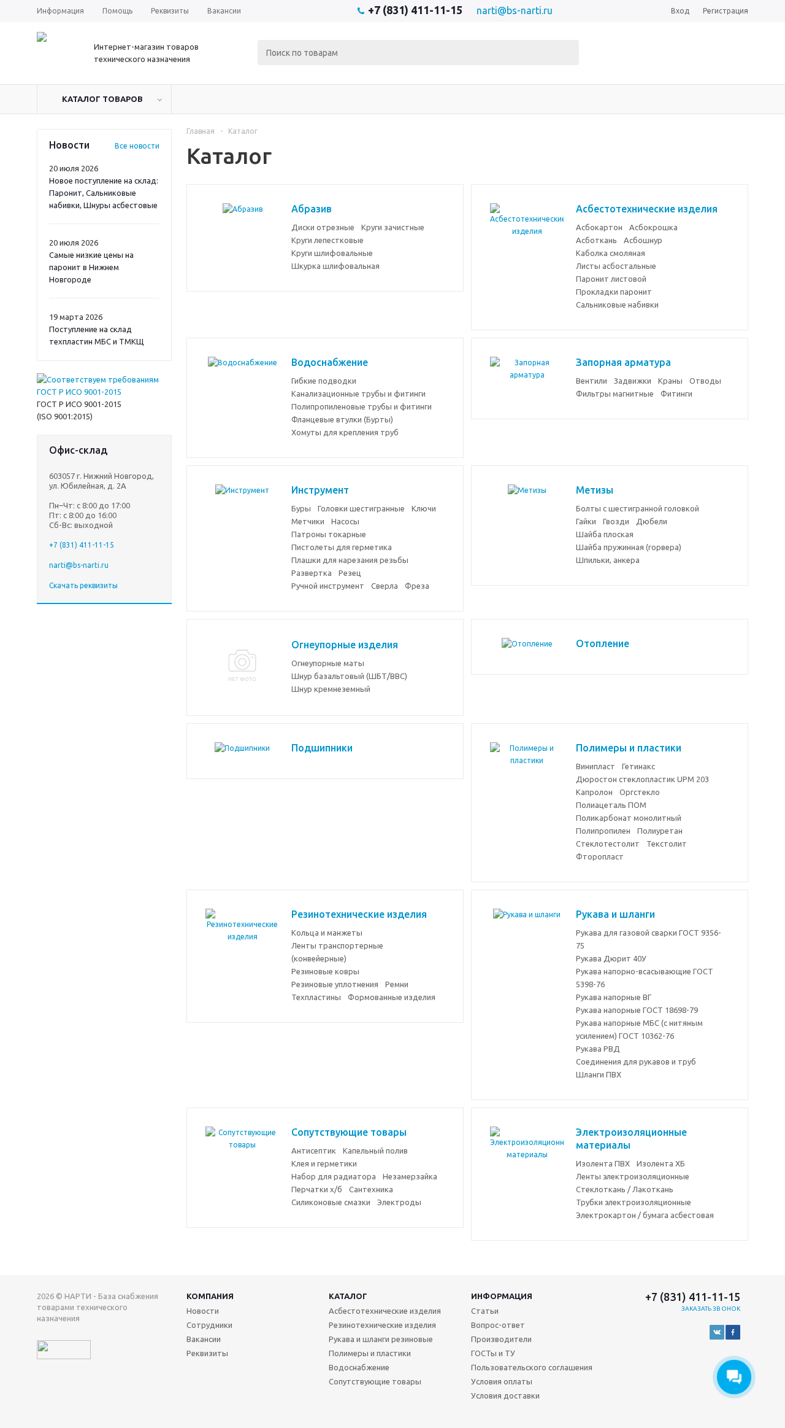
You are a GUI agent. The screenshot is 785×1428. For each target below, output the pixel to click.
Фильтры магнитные (615, 393)
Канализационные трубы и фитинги (358, 393)
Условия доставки (505, 1395)
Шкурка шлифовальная (335, 266)
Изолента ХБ (661, 1163)
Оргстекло (639, 792)
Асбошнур (643, 240)
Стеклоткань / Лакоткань (624, 1189)
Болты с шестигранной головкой (637, 508)
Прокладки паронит (614, 291)
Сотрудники (209, 1325)
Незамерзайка (410, 1176)
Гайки (586, 521)
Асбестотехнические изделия (385, 1310)
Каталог (348, 1296)
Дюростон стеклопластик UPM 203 (642, 779)
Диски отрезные (322, 227)
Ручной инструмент (327, 585)
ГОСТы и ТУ (493, 1353)
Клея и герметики (324, 1163)
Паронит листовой (611, 278)
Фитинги (676, 393)
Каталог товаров (102, 99)
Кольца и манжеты (326, 932)
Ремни (396, 984)
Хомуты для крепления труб (345, 432)
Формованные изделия (391, 997)
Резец (350, 572)
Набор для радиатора (333, 1176)
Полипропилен (603, 830)
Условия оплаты (501, 1381)
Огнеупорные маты (327, 663)
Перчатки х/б (316, 1189)
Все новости (137, 146)
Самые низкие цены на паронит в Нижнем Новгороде (91, 267)
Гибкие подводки (323, 380)
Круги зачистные (392, 227)
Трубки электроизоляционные (633, 1202)
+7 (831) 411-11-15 (415, 10)
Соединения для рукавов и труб (636, 1061)
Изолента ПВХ (603, 1163)
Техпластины (316, 997)
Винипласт (595, 766)
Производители (501, 1339)
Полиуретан (660, 830)
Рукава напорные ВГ (613, 997)
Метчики (307, 521)
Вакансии (203, 1339)
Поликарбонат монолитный (628, 817)
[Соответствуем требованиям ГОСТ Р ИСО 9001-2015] (104, 391)
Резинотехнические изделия (382, 1325)
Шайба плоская (605, 534)
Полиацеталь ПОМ (611, 805)
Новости (202, 1310)
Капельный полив (375, 1150)
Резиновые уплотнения (334, 984)
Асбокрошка (653, 227)
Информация (501, 1296)
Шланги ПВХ (598, 1074)
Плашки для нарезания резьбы (349, 560)
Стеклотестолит (608, 843)
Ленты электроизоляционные (632, 1176)
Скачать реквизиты (83, 585)
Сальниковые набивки (617, 304)
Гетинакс (638, 766)
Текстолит (666, 843)
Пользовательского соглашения (531, 1367)
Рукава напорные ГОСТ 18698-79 (637, 1010)
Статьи (485, 1310)
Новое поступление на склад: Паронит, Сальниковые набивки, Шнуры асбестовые (103, 192)
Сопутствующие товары (375, 1381)
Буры (301, 508)
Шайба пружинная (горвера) (628, 547)
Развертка (311, 572)
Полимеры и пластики (370, 1353)
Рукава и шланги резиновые (381, 1339)
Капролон (594, 792)
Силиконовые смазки (330, 1202)
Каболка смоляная (610, 253)
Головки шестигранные (361, 508)
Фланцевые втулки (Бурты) (342, 419)
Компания (210, 1296)
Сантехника (371, 1189)
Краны (670, 380)
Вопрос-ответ (498, 1325)
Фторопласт (600, 856)
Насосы (345, 521)
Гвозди (616, 521)
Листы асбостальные (616, 266)
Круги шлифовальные (332, 253)
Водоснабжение (359, 1367)
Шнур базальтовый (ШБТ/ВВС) (349, 676)
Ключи (424, 508)
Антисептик (313, 1150)
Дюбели (651, 521)
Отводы (705, 380)
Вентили (591, 380)
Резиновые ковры (325, 971)
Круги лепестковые (327, 240)
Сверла (384, 585)
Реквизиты (207, 1353)
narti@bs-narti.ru (515, 10)
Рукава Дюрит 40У (611, 958)
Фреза (417, 585)
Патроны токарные (328, 534)
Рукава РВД (598, 1048)
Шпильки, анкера (608, 560)
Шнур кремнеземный (330, 689)
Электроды (399, 1202)
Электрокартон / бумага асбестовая (645, 1215)
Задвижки (632, 380)
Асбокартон (599, 227)
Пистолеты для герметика (341, 547)
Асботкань (596, 240)
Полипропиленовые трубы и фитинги (361, 406)
